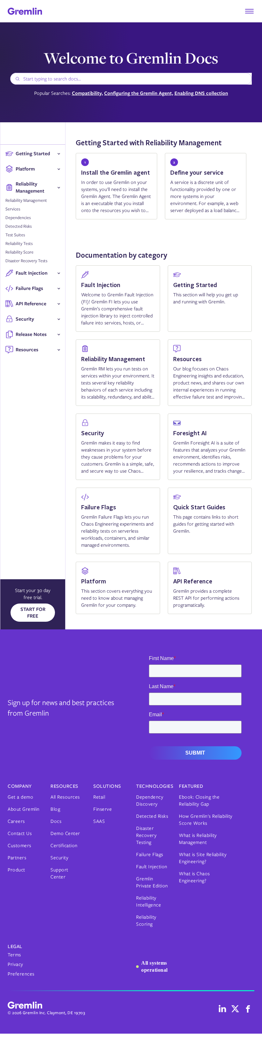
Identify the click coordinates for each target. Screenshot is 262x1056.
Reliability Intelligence (148, 901)
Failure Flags (149, 854)
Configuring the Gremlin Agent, (138, 93)
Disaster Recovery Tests (26, 261)
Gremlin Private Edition (152, 882)
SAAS (99, 821)
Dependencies (18, 218)
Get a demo (20, 797)
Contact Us (20, 833)
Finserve (102, 809)
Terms (14, 954)
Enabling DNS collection (201, 93)
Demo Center (65, 833)
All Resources (65, 797)
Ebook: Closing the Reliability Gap (199, 801)
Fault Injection (151, 866)
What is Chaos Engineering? (194, 877)
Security (59, 857)
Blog (55, 809)
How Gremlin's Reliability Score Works (206, 820)
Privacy (15, 964)
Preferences (21, 973)
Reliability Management (26, 200)
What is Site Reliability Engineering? (203, 858)
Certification (64, 845)
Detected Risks (18, 226)
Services (12, 209)
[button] (249, 11)
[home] (25, 11)
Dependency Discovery (149, 801)
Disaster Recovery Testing (146, 835)
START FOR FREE (32, 612)
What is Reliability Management (198, 839)
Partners (17, 857)
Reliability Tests (19, 243)
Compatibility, (87, 93)
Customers (19, 845)
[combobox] (131, 79)
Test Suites (15, 235)
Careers (16, 821)
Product (16, 869)
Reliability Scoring (146, 921)
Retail (99, 797)
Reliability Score (19, 252)
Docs (55, 821)
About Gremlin (24, 809)
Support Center (59, 873)
